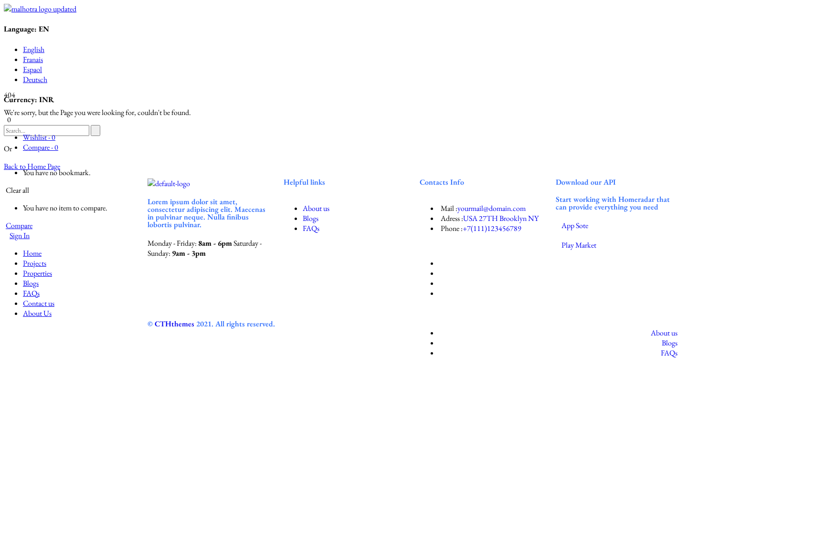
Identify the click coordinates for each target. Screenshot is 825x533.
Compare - (40, 147)
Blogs (310, 218)
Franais (33, 59)
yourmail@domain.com (491, 208)
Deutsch (35, 79)
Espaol (32, 69)
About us (316, 208)
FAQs (311, 228)
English (33, 49)
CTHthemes (174, 324)
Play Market (578, 245)
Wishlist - (39, 137)
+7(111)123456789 (492, 228)
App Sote (574, 225)
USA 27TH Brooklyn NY (501, 218)
